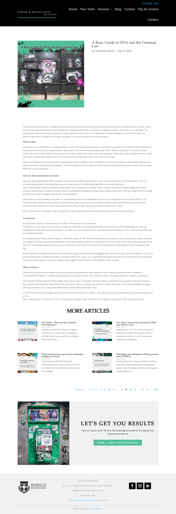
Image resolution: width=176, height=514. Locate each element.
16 (100, 389)
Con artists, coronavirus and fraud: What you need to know (136, 323)
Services (103, 9)
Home (73, 9)
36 (135, 389)
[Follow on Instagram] (140, 486)
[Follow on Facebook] (132, 486)
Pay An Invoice (148, 9)
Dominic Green (105, 51)
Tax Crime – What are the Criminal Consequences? (58, 323)
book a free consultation (118, 442)
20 (105, 389)
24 (109, 389)
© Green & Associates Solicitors (85, 500)
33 (121, 389)
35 (130, 389)
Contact (129, 9)
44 (147, 389)
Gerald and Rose (94, 509)
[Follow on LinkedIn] (147, 486)
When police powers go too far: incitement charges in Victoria (62, 355)
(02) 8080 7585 (150, 3)
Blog (118, 9)
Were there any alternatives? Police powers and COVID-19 (137, 355)
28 (113, 389)
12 (96, 389)
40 (143, 389)
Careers (153, 19)
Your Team (87, 9)
